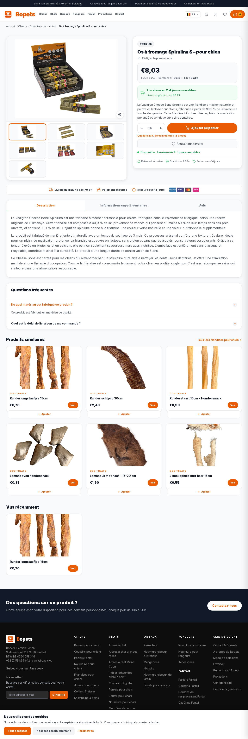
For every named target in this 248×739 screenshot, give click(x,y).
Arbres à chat (117, 645)
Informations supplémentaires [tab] (123, 205)
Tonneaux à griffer (121, 683)
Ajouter (46, 414)
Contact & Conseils (225, 645)
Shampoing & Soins (86, 697)
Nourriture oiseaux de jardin (158, 676)
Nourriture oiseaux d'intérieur (155, 653)
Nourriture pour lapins (192, 645)
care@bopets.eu (42, 660)
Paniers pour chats (121, 689)
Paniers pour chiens (87, 645)
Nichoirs (149, 668)
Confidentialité (222, 682)
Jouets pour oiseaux (157, 685)
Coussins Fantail (188, 685)
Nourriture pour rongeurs (188, 653)
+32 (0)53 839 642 (18, 660)
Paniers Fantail (83, 657)
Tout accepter (17, 730)
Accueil (10, 26)
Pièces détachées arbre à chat (120, 675)
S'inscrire (58, 694)
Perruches (150, 645)
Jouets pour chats (120, 695)
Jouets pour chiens (86, 685)
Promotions (220, 676)
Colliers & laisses (85, 691)
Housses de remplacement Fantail (192, 694)
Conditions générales (227, 689)
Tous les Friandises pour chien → (219, 339)
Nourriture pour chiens (84, 666)
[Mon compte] (215, 14)
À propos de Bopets (226, 651)
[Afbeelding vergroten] (120, 115)
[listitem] (27, 131)
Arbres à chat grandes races (123, 653)
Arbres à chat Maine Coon (121, 664)
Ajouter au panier (205, 128)
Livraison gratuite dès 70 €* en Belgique (58, 3)
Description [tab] (46, 205)
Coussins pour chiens (88, 651)
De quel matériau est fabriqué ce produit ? (42, 304)
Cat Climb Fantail (188, 702)
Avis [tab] (202, 205)
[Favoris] (225, 14)
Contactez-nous (224, 605)
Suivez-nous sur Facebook (24, 668)
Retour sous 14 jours (226, 670)
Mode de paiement (225, 657)
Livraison (219, 664)
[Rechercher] (206, 14)
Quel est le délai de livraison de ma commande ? (46, 323)
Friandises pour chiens (84, 676)
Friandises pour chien (43, 26)
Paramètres (86, 730)
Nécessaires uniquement (53, 730)
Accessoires (186, 662)
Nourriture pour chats (122, 702)
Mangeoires (151, 662)
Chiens (22, 26)
